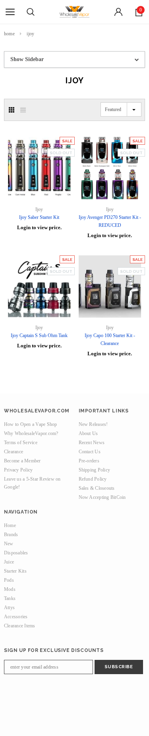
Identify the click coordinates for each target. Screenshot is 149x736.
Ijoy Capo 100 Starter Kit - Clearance (110, 339)
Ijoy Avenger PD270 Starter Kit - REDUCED (110, 221)
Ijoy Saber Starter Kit (39, 217)
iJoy (30, 33)
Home (9, 33)
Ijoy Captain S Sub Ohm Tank (39, 335)
